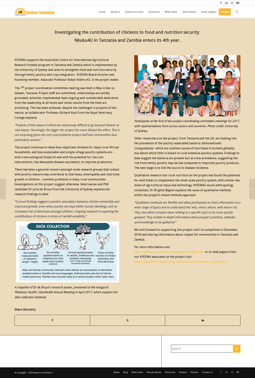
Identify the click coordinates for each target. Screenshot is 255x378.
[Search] (236, 12)
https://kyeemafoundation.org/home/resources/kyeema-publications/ (181, 262)
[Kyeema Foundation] (35, 12)
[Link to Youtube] (237, 3)
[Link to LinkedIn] (226, 3)
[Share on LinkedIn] (202, 320)
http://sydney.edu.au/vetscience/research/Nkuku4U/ (169, 252)
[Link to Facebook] (220, 3)
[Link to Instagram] (232, 3)
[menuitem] (102, 12)
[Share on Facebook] (52, 320)
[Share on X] (127, 320)
